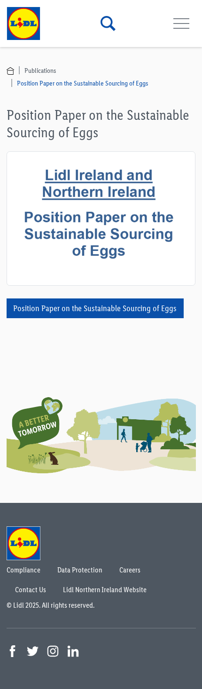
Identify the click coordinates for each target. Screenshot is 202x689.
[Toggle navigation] (181, 24)
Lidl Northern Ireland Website (105, 589)
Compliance (23, 569)
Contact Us (30, 589)
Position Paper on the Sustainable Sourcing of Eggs (82, 82)
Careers (129, 569)
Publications (40, 70)
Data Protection (79, 569)
